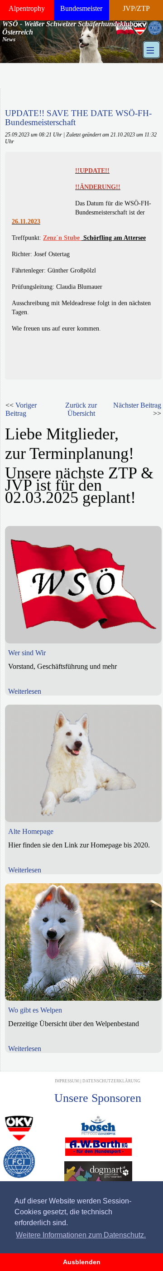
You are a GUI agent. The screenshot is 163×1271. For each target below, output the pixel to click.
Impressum (67, 1081)
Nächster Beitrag (137, 405)
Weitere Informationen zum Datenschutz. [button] (81, 1235)
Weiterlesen (24, 691)
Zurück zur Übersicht (81, 409)
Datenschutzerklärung (111, 1081)
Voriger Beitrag (21, 409)
